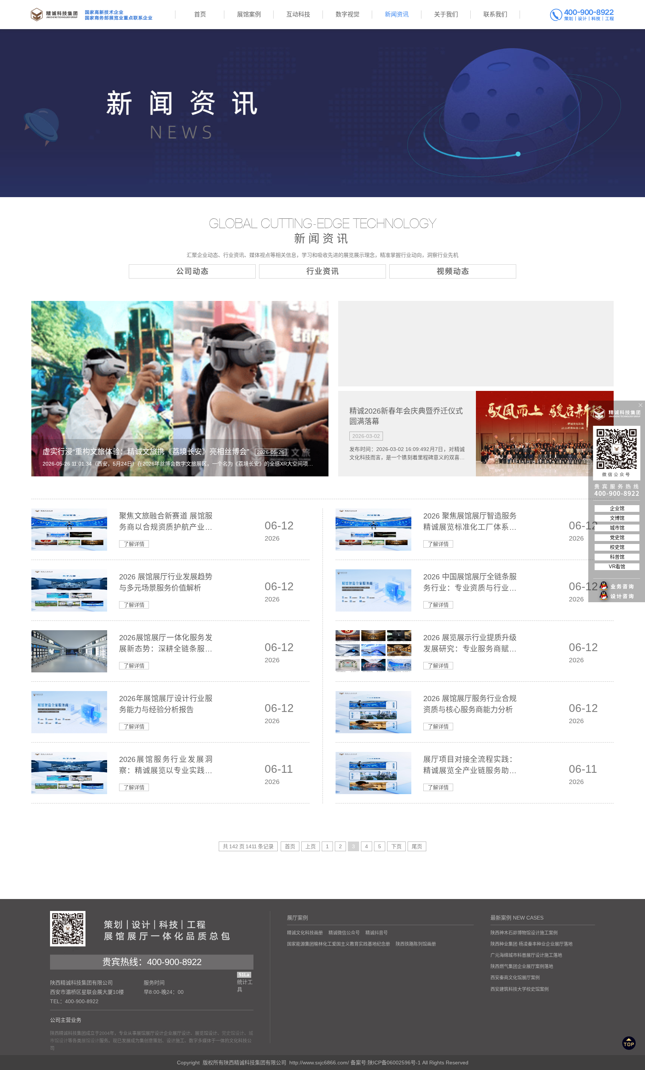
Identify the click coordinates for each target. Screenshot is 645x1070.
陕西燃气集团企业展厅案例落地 (521, 966)
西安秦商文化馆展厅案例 (515, 977)
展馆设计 (90, 1040)
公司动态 (192, 271)
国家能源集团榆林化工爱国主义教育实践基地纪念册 (338, 944)
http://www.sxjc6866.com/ (319, 1063)
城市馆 (617, 528)
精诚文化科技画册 (305, 933)
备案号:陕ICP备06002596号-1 (385, 1063)
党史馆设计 (233, 1033)
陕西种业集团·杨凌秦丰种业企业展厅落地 (531, 944)
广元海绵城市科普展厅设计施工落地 (526, 955)
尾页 (417, 846)
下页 (396, 846)
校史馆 (617, 547)
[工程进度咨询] (617, 592)
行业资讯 (322, 271)
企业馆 (617, 508)
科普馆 (617, 557)
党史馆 (617, 537)
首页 (290, 846)
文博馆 (617, 518)
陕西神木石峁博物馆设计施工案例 (524, 933)
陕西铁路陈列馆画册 (416, 944)
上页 (310, 846)
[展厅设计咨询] (617, 581)
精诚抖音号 (376, 933)
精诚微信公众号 (344, 933)
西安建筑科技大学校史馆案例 (519, 989)
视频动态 (453, 271)
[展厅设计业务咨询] (617, 571)
